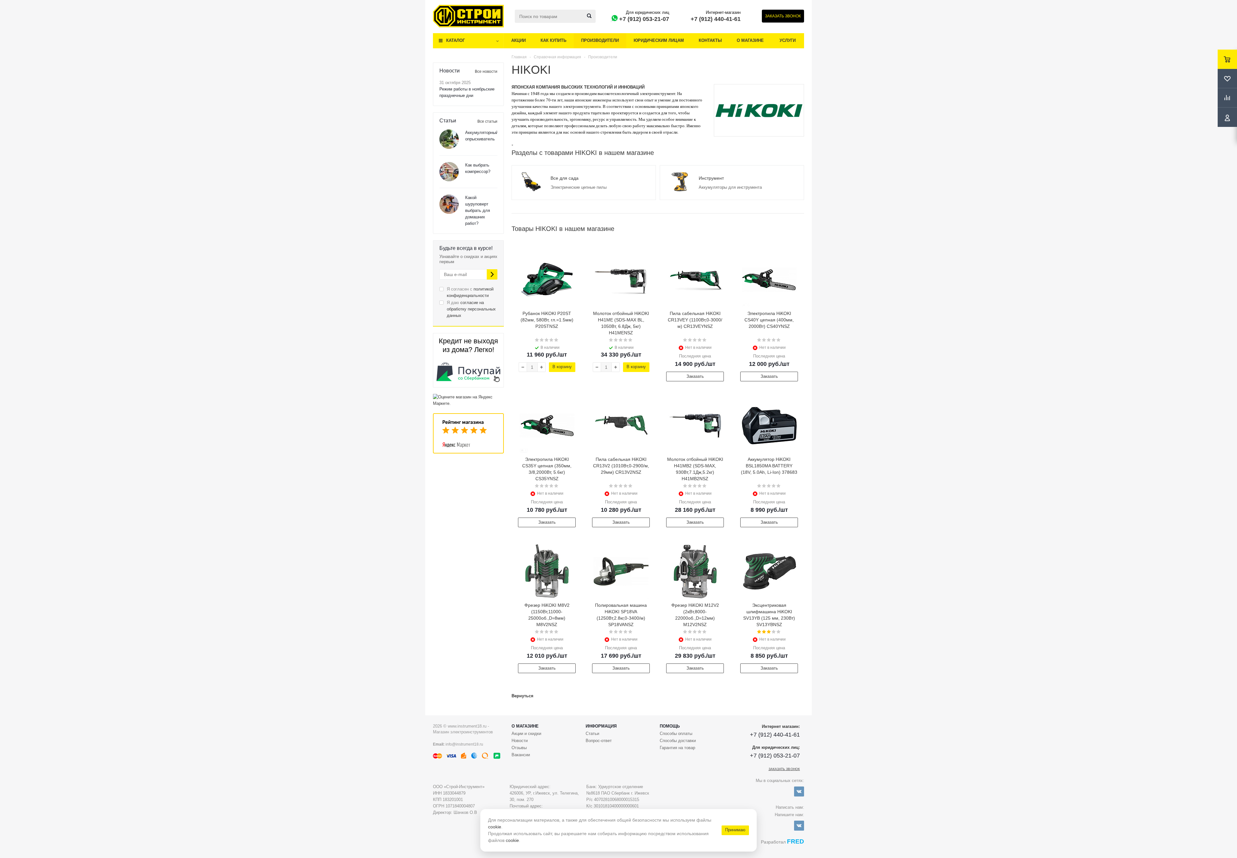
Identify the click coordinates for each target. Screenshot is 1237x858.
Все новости (486, 71)
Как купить (553, 40)
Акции (518, 40)
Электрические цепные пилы (579, 187)
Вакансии (521, 754)
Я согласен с (470, 292)
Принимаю (735, 829)
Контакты (710, 40)
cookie (494, 826)
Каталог (455, 40)
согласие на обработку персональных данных (471, 309)
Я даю (471, 309)
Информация (601, 726)
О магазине (750, 40)
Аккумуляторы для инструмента (730, 187)
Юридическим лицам (659, 40)
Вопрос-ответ (599, 740)
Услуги (788, 40)
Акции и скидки (526, 733)
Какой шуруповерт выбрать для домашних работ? (477, 210)
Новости (520, 740)
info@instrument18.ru (464, 744)
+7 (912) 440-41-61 (716, 19)
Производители (600, 40)
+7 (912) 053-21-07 (644, 19)
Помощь (670, 726)
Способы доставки (678, 740)
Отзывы (519, 747)
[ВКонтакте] (799, 791)
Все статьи (487, 121)
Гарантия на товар (677, 747)
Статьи (592, 733)
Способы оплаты (676, 733)
